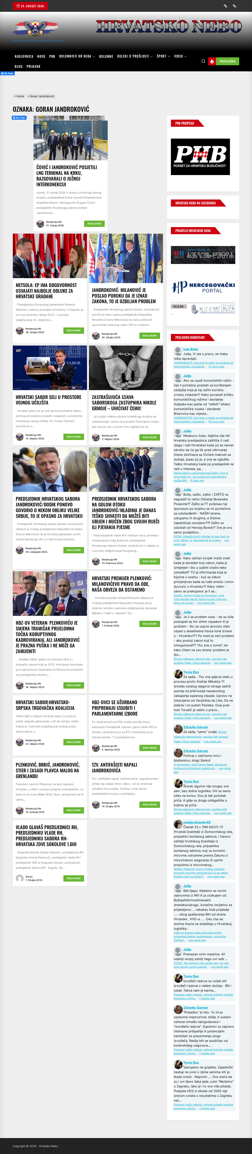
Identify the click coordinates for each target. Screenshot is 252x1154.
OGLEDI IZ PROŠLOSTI (133, 56)
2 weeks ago (207, 998)
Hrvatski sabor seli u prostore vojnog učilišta (48, 399)
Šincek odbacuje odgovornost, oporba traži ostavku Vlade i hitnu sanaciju (201, 737)
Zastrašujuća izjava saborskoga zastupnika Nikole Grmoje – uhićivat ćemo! (124, 402)
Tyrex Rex (191, 672)
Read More (94, 223)
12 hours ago (216, 366)
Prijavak (34, 66)
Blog (19, 66)
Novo (41, 56)
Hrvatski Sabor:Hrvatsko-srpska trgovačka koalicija (45, 704)
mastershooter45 (197, 822)
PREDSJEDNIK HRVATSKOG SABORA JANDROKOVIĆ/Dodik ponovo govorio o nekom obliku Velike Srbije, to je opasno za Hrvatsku (49, 507)
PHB (52, 56)
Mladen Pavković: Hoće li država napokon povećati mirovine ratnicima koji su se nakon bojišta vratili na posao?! (201, 873)
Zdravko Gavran (195, 727)
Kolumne (106, 56)
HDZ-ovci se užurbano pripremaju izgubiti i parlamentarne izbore (115, 707)
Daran (29, 876)
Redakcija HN (54, 221)
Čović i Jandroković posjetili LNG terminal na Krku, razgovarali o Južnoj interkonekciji (66, 175)
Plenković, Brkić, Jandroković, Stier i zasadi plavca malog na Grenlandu (48, 770)
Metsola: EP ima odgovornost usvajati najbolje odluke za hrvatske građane (46, 290)
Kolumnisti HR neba (75, 56)
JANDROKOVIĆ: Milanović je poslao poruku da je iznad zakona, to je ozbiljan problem (124, 295)
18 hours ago (216, 421)
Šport (162, 56)
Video (178, 56)
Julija (187, 376)
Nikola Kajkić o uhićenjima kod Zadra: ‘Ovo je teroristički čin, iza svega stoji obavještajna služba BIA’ (201, 477)
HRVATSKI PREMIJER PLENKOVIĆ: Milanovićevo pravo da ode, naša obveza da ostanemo (122, 583)
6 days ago (197, 480)
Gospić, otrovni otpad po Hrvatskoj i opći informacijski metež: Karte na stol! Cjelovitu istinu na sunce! (200, 599)
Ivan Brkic (190, 349)
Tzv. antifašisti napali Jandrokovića (114, 767)
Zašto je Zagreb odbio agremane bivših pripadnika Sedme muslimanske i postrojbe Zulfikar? (200, 936)
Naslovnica (24, 56)
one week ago (206, 602)
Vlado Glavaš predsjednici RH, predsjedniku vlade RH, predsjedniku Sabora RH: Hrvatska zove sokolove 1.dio (47, 835)
